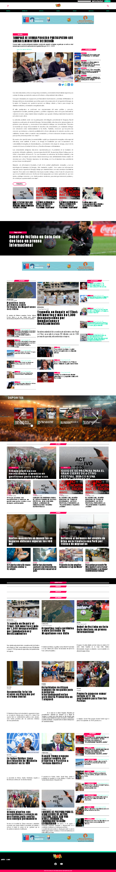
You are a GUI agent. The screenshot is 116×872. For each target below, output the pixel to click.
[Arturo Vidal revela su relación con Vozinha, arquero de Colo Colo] (10, 364)
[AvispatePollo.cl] (8, 6)
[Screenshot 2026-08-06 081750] (77, 71)
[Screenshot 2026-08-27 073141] (10, 332)
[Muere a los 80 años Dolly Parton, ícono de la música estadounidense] (10, 374)
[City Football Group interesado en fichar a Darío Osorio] (80, 810)
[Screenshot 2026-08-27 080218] (83, 337)
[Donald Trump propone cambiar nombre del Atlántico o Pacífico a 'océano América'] (83, 311)
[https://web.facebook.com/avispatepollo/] (55, 864)
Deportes (19, 408)
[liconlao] (80, 822)
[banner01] (58, 24)
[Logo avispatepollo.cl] (58, 6)
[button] (19, 183)
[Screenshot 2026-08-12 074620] (77, 63)
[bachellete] (83, 298)
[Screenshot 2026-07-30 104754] (77, 78)
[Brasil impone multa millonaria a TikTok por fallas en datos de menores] (10, 385)
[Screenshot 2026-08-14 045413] (77, 56)
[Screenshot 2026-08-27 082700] (83, 324)
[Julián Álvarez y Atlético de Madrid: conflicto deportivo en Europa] (83, 285)
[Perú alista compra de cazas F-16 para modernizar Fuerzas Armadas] (10, 353)
